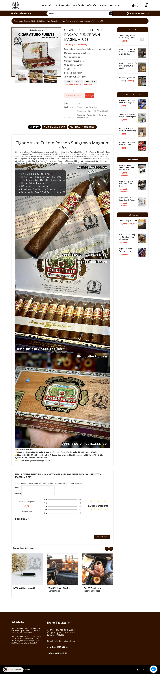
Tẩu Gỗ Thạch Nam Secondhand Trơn (92, 589)
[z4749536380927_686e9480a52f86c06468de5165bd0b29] (36, 52)
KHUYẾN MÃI (78, 5)
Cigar (17, 152)
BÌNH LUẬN (22, 519)
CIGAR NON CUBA (38, 21)
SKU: (66, 103)
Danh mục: (68, 107)
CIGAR (26, 21)
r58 (78, 121)
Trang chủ (46, 5)
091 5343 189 (15, 669)
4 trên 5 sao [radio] (101, 509)
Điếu (78, 82)
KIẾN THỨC (91, 5)
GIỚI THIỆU (114, 5)
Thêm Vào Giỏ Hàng (74, 95)
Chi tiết (34, 127)
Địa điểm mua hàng (54, 127)
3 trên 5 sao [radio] (98, 509)
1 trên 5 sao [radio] (90, 509)
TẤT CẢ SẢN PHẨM (62, 5)
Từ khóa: (67, 117)
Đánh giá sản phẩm (98, 506)
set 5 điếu (90, 82)
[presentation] (107, 549)
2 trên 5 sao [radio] (94, 509)
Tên (17, 488)
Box (68, 82)
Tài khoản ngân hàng (82, 127)
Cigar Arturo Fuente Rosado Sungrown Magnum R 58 (92, 116)
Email (18, 493)
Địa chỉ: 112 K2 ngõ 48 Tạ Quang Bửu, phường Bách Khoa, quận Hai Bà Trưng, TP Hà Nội (62, 632)
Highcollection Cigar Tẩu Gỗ (39, 460)
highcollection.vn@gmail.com (62, 641)
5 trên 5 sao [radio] (105, 509)
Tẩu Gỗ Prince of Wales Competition (59, 589)
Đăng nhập (137, 6)
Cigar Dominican (53, 21)
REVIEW (103, 5)
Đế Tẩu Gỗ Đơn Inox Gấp (24, 588)
